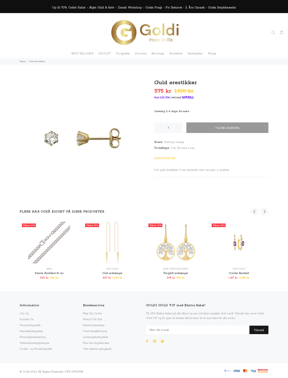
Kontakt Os (26, 319)
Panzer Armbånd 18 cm (49, 273)
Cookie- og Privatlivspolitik (36, 349)
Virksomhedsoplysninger (35, 343)
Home (23, 61)
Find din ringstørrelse (96, 343)
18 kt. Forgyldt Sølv (175, 268)
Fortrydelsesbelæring (33, 337)
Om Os (24, 313)
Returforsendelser (94, 325)
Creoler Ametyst (239, 273)
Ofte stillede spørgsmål (97, 349)
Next (264, 211)
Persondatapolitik (30, 325)
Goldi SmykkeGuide (95, 331)
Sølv (49, 268)
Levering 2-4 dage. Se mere (171, 111)
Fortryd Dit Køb (92, 319)
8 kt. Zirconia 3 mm (183, 148)
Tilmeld (259, 330)
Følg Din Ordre (92, 313)
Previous (254, 211)
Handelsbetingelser (31, 331)
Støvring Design (174, 142)
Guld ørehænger (112, 273)
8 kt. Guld (112, 268)
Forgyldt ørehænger (175, 273)
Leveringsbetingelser (95, 337)
